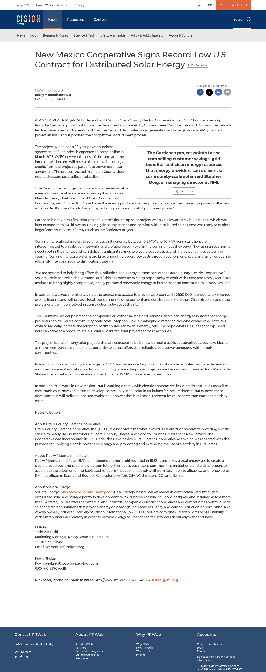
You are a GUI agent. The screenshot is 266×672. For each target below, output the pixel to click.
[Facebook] (21, 657)
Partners (80, 647)
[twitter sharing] (209, 93)
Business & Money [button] (55, 35)
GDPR (210, 5)
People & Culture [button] (180, 35)
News (52, 20)
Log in (200, 647)
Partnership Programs (89, 651)
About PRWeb (84, 644)
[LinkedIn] (26, 657)
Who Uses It (64, 5)
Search (239, 19)
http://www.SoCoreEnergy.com (87, 492)
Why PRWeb (24, 5)
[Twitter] (16, 657)
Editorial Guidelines (87, 654)
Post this (186, 191)
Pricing (80, 5)
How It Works (44, 5)
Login (199, 5)
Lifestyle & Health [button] (112, 35)
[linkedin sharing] (218, 93)
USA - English (196, 65)
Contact (100, 20)
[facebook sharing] (200, 93)
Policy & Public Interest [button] (146, 35)
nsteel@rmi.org (165, 580)
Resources (75, 20)
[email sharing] (227, 93)
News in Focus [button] (27, 35)
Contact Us (22, 651)
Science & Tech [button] (84, 35)
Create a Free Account (233, 5)
